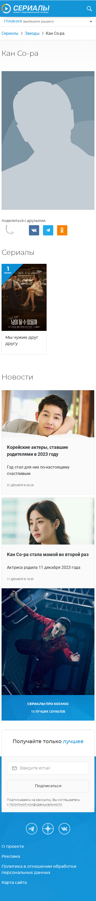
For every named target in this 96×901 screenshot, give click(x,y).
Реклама (11, 856)
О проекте (13, 846)
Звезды (32, 33)
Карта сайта (14, 883)
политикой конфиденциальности (35, 804)
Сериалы (10, 33)
